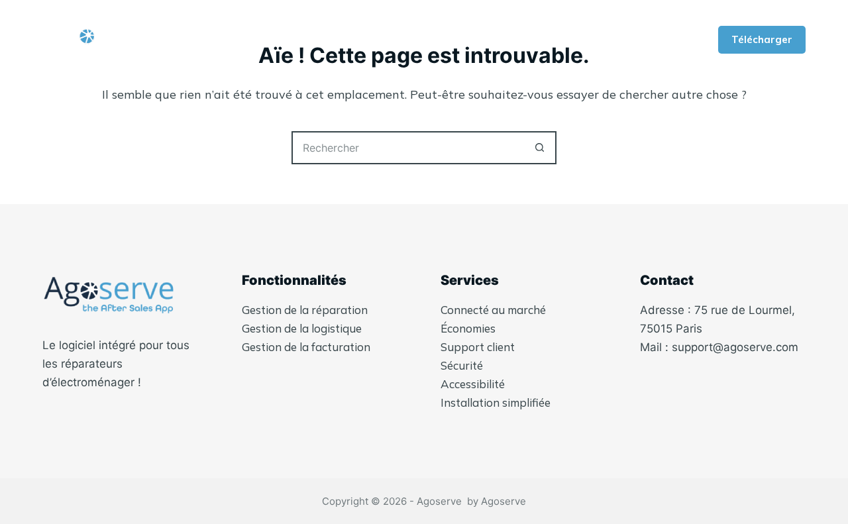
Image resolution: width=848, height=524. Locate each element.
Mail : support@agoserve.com (719, 347)
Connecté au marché (493, 310)
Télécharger (761, 39)
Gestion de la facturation (306, 347)
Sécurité (462, 365)
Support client (478, 347)
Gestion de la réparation (305, 310)
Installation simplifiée (496, 402)
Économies (468, 328)
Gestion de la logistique (302, 328)
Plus (595, 40)
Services (522, 40)
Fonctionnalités (406, 40)
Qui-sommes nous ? (276, 40)
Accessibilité (473, 384)
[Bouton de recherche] (539, 147)
